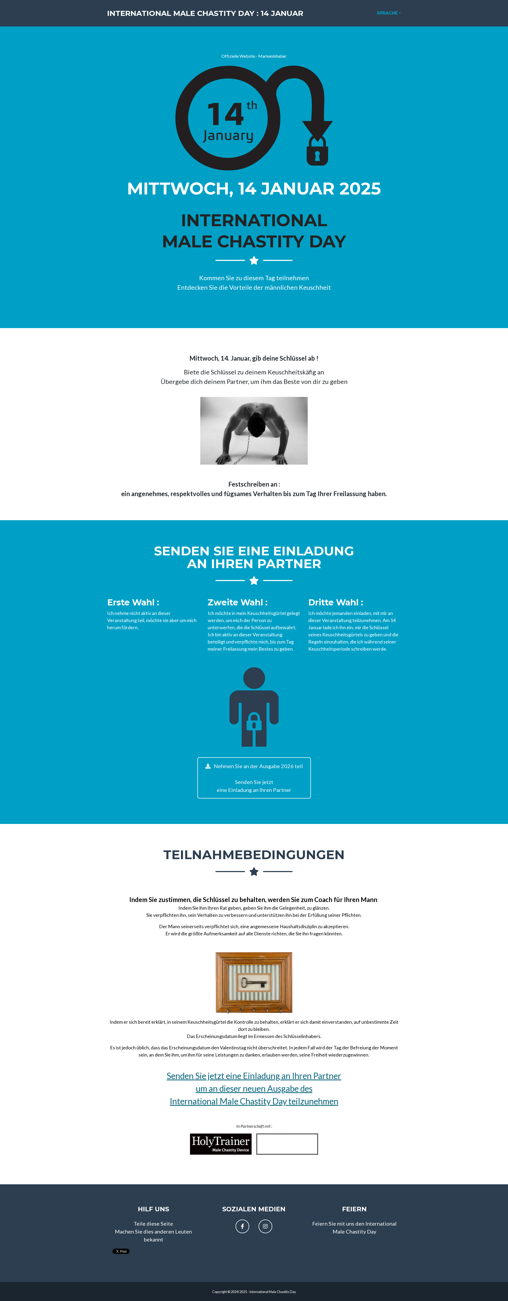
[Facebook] (242, 1226)
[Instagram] (265, 1226)
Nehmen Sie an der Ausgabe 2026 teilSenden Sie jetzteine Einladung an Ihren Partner (258, 778)
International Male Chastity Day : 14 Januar (205, 13)
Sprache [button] (387, 13)
